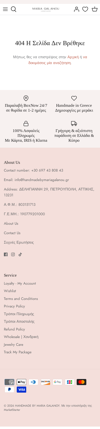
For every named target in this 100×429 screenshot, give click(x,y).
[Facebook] (6, 254)
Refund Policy (14, 329)
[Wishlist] (85, 9)
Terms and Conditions (21, 298)
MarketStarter (12, 410)
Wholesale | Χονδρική (21, 336)
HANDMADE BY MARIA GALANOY (37, 406)
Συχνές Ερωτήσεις (19, 242)
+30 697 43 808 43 (47, 170)
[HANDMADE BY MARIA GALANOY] (46, 9)
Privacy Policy (14, 306)
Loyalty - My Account (20, 283)
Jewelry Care (13, 344)
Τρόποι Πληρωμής (19, 314)
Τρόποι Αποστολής (19, 321)
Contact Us (12, 233)
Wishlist (10, 291)
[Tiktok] (20, 254)
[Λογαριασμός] (75, 9)
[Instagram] (13, 254)
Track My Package (18, 352)
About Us (11, 223)
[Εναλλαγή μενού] (5, 9)
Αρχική (73, 57)
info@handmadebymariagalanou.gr (42, 179)
